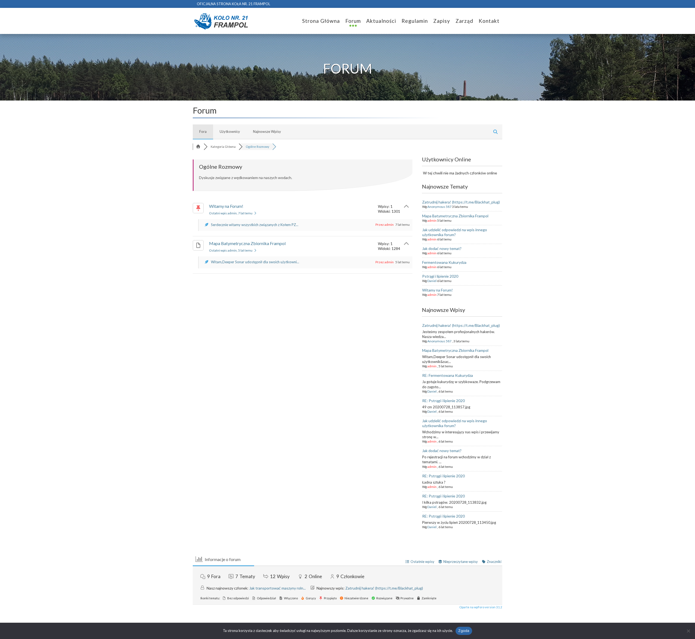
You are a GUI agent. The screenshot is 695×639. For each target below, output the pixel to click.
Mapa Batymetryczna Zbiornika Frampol (247, 243)
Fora (203, 131)
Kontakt (489, 21)
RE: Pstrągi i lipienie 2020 (443, 400)
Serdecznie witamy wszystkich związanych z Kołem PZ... (254, 225)
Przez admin (384, 225)
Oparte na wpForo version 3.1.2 (480, 607)
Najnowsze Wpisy (267, 131)
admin (432, 220)
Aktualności (381, 21)
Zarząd (464, 21)
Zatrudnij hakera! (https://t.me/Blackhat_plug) (461, 202)
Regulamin (415, 21)
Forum (353, 21)
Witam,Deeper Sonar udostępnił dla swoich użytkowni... (255, 262)
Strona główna (321, 21)
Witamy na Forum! (226, 206)
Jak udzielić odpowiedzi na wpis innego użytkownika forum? (454, 232)
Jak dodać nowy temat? (442, 248)
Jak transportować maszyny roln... (277, 588)
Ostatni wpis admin (230, 213)
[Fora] (198, 146)
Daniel (432, 281)
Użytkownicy (230, 131)
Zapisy (441, 21)
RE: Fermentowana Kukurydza (447, 375)
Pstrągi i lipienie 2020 (440, 276)
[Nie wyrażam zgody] (688, 631)
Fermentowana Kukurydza (444, 262)
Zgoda (463, 630)
